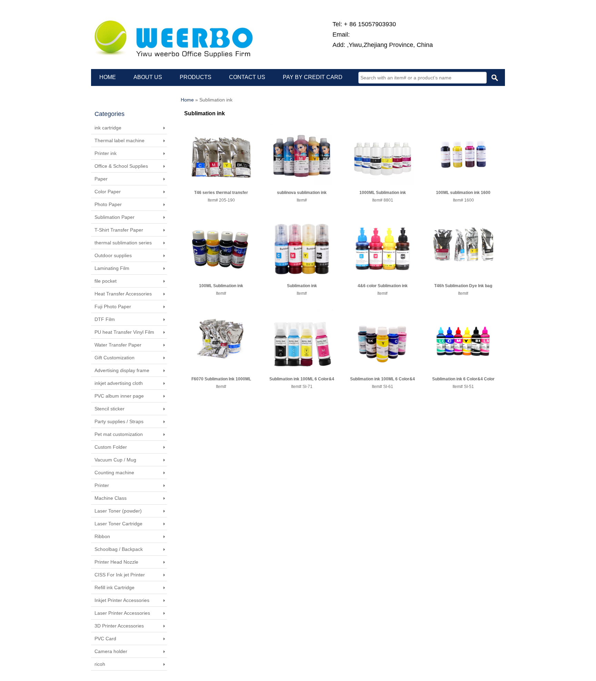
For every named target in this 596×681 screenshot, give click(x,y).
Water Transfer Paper (118, 345)
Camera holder (111, 651)
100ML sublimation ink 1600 (463, 192)
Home (187, 100)
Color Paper (108, 191)
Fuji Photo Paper (113, 306)
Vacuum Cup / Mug (115, 460)
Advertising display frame (122, 370)
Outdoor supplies (113, 255)
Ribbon (102, 536)
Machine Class (111, 498)
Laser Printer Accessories (122, 613)
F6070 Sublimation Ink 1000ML (221, 379)
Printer (102, 485)
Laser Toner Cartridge (118, 523)
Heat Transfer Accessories (123, 293)
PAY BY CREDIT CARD (312, 77)
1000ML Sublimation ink (382, 192)
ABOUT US (147, 77)
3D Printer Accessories (119, 626)
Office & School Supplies (121, 166)
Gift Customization (115, 357)
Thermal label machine (120, 140)
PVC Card (105, 638)
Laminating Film (112, 268)
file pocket (106, 281)
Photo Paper (108, 204)
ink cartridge (108, 127)
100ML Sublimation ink (221, 285)
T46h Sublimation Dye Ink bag (463, 285)
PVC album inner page (119, 396)
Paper (101, 179)
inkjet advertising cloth (119, 383)
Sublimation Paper (115, 217)
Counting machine (114, 472)
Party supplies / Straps (119, 421)
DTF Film (105, 319)
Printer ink (106, 153)
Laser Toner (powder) (118, 511)
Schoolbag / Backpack (119, 549)
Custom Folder (111, 447)
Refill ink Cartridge (115, 587)
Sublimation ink (302, 285)
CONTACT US (247, 77)
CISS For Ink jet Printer (120, 574)
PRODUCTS (195, 77)
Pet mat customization (119, 434)
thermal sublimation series (123, 242)
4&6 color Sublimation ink (383, 285)
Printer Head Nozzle (116, 562)
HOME (107, 77)
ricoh (100, 664)
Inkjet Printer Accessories (122, 600)
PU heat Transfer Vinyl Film (124, 332)
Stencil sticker (110, 408)
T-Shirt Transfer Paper (119, 230)
